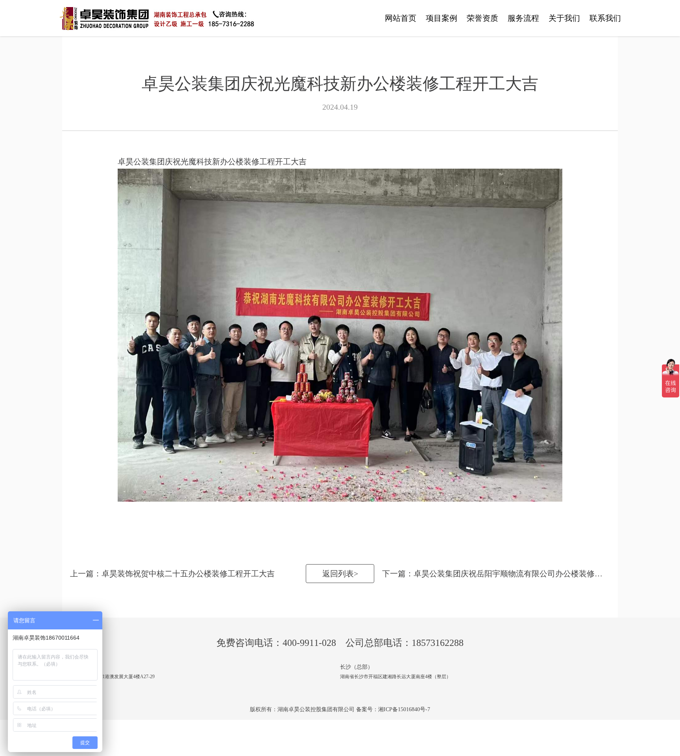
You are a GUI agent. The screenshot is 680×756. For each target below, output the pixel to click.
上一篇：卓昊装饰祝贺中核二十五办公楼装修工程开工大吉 (172, 573)
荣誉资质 (482, 18)
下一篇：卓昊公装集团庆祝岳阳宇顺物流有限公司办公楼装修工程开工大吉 (500, 573)
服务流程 (523, 18)
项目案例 (441, 18)
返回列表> (340, 573)
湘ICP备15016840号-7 (404, 709)
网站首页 (400, 18)
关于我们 (564, 18)
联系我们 (605, 18)
